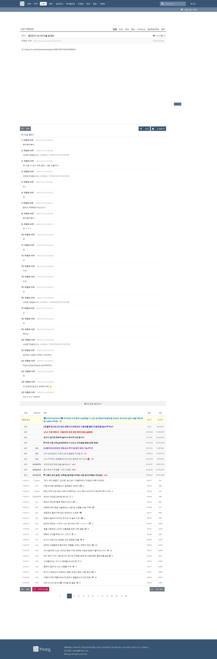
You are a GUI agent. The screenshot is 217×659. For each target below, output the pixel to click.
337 (60, 421)
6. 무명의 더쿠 (27, 192)
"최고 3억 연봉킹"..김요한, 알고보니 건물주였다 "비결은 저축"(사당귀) (74, 480)
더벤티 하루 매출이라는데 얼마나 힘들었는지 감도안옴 (67, 577)
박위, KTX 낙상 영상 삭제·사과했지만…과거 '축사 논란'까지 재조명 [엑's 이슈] (77, 491)
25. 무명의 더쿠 (28, 392)
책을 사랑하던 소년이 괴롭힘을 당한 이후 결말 (64, 529)
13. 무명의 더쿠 (28, 266)
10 (112, 596)
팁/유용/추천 (153, 29)
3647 (74, 464)
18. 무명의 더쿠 (28, 318)
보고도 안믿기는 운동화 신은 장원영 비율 (61, 539)
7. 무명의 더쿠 (27, 203)
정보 (133, 29)
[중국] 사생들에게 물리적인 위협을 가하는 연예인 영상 (67, 545)
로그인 (193, 4)
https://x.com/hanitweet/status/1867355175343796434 (50, 49)
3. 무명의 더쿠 (27, 161)
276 (92, 459)
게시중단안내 (116, 647)
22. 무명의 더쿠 (28, 361)
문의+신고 (136, 647)
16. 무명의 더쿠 (28, 298)
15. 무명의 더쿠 (28, 287)
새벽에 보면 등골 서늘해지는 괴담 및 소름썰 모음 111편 (67, 507)
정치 (163, 29)
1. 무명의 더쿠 (27, 140)
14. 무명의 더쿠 (28, 276)
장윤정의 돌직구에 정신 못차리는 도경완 (61, 512)
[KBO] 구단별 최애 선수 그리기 (57, 534)
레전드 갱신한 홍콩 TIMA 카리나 (58, 502)
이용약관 (76, 647)
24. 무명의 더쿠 (28, 382)
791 (85, 454)
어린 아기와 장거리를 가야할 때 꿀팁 (59, 583)
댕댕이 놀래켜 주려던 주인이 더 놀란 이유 (62, 518)
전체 (115, 29)
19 (96, 577)
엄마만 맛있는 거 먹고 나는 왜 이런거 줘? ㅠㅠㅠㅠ (66, 523)
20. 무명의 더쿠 (28, 340)
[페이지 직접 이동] (116, 596)
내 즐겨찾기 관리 (190, 9)
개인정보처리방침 (88, 647)
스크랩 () (161, 128)
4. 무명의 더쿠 (27, 171)
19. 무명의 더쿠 (28, 329)
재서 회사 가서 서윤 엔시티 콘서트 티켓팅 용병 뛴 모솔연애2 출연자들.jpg (76, 556)
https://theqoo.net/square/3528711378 (47, 41)
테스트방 (126, 647)
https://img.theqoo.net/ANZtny (37, 365)
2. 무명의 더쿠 (27, 150)
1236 (105, 475)
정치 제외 (159, 589)
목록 (27, 128)
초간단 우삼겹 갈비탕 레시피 (56, 496)
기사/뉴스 (141, 29)
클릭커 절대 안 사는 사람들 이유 (57, 566)
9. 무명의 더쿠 (27, 224)
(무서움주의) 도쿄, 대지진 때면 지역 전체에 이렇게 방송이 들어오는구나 (75, 550)
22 (96, 545)
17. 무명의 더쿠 (27, 308)
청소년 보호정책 (103, 647)
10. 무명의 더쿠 (28, 234)
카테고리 (27, 29)
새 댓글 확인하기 (94, 404)
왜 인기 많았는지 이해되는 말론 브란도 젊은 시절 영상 (67, 572)
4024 (74, 470)
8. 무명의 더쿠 (27, 213)
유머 (127, 29)
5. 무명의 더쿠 (27, 182)
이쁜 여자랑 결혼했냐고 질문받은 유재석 (61, 486)
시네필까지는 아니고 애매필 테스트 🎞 (60, 561)
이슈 (121, 29)
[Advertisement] (186, 58)
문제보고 (145, 647)
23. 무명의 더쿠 (28, 371)
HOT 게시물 (43, 589)
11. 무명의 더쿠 (27, 245)
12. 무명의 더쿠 (28, 255)
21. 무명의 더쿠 (28, 350)
